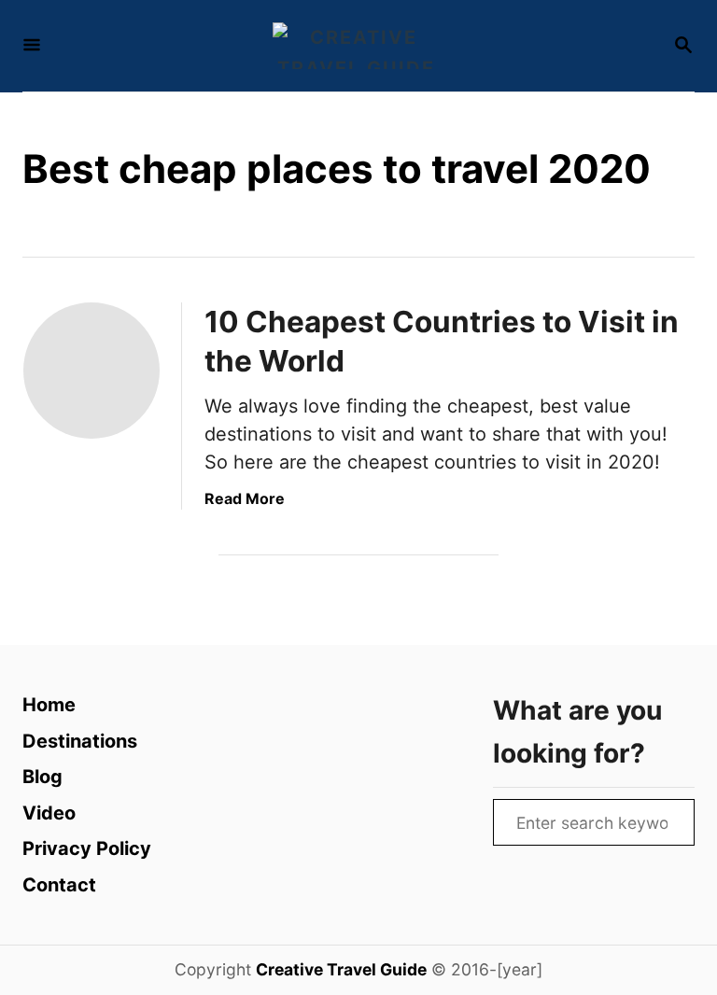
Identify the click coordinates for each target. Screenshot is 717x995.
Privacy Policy (86, 848)
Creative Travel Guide (341, 969)
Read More (244, 498)
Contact (59, 885)
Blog (42, 776)
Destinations (79, 741)
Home (49, 705)
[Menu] (31, 46)
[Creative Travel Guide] (356, 45)
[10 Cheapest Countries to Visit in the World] (91, 370)
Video (49, 813)
